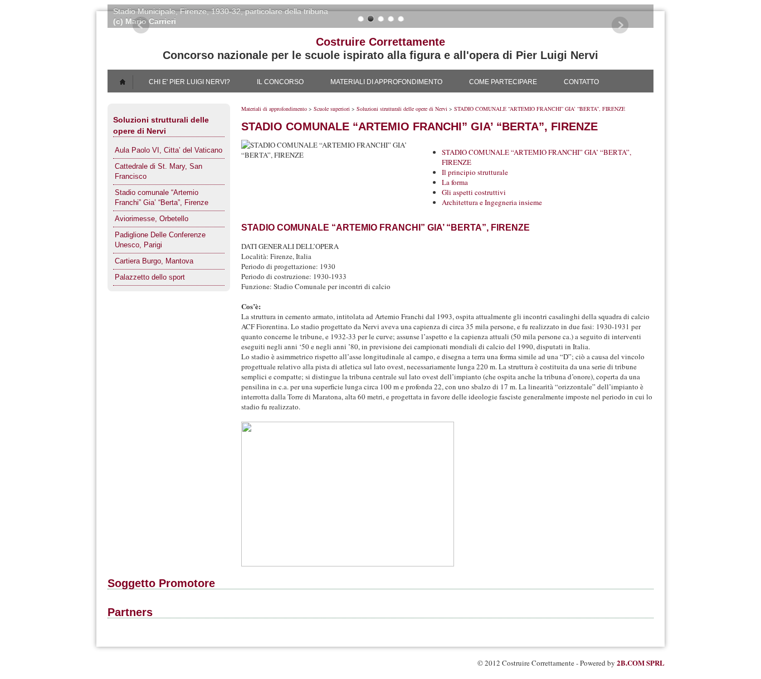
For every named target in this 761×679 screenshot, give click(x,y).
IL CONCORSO (280, 82)
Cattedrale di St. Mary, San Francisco (158, 171)
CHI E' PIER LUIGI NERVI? (189, 82)
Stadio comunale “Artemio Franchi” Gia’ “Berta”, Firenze (161, 197)
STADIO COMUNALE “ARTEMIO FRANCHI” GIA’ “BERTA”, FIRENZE (539, 109)
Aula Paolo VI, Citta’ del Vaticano (168, 150)
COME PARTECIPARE (503, 82)
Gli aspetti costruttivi (474, 192)
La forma (455, 182)
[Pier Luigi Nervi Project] (398, 602)
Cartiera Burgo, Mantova (154, 261)
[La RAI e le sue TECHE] (398, 631)
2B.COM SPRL (641, 662)
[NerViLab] (328, 631)
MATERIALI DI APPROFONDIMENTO (386, 82)
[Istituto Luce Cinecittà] (363, 631)
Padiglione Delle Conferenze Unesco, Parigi (160, 240)
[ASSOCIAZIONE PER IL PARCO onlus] (433, 631)
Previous (141, 25)
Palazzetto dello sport (150, 277)
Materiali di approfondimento (274, 109)
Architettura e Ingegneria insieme (492, 202)
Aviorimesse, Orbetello (151, 218)
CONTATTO (581, 82)
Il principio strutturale (475, 172)
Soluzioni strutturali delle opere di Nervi (402, 109)
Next (620, 25)
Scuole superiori (332, 109)
